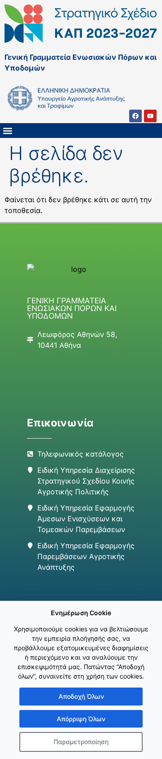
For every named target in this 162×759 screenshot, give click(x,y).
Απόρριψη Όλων (81, 719)
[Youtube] (150, 116)
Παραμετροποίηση (81, 742)
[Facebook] (135, 116)
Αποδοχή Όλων (81, 696)
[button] (7, 130)
